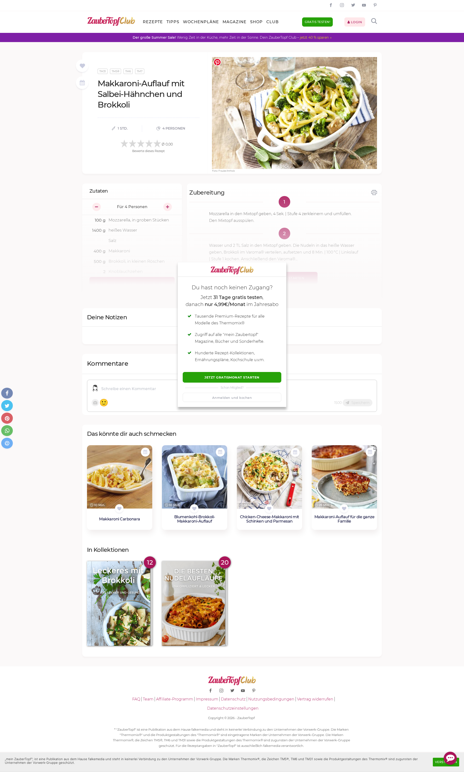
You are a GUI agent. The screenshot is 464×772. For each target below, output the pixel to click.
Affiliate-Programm (174, 699)
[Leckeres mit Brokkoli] (119, 603)
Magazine (234, 22)
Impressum (207, 699)
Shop (256, 22)
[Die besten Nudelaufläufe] (194, 603)
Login (356, 22)
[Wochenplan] (82, 83)
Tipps (173, 22)
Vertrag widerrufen (315, 699)
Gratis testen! (317, 22)
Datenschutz (233, 699)
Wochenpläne (201, 22)
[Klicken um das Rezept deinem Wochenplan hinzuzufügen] (145, 452)
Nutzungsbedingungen (271, 699)
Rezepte (153, 22)
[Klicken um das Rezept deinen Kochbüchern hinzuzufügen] (119, 508)
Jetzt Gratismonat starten (232, 377)
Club (272, 22)
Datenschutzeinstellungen (233, 708)
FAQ (136, 699)
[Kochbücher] (82, 66)
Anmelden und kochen (232, 398)
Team (148, 699)
